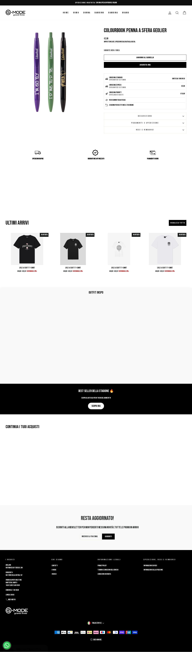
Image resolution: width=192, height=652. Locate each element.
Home (66, 12)
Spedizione (118, 42)
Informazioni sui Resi (150, 565)
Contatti (55, 565)
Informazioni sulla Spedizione (153, 570)
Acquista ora (145, 65)
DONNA (86, 12)
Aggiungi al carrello (145, 57)
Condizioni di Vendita (104, 574)
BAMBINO (99, 12)
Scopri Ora (96, 406)
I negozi (54, 574)
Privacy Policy (102, 565)
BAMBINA (113, 12)
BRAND (125, 12)
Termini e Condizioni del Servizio (108, 570)
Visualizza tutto (177, 223)
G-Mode (54, 570)
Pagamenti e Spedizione (145, 123)
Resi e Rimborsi (145, 130)
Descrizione (145, 116)
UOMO (76, 12)
